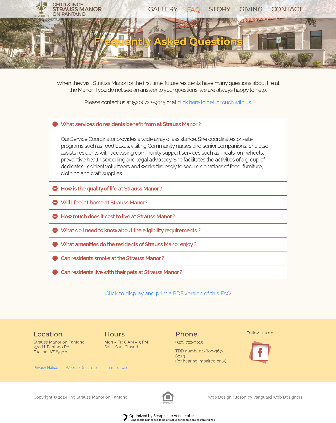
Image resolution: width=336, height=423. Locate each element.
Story (219, 10)
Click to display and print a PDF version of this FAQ (168, 293)
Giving (250, 10)
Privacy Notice (46, 367)
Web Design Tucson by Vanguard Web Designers (255, 397)
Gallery (163, 10)
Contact (286, 10)
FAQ (193, 10)
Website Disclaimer (82, 367)
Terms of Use (117, 367)
